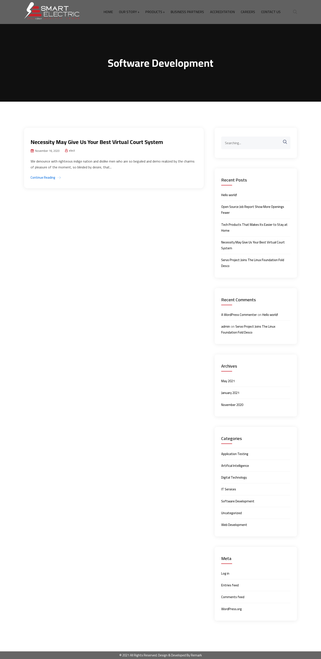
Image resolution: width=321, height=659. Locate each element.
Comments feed (232, 597)
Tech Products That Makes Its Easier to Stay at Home (254, 227)
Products (153, 12)
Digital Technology (234, 477)
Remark (196, 655)
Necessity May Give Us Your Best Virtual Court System (97, 142)
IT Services (228, 489)
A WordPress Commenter (239, 315)
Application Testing (234, 454)
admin (225, 326)
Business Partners (187, 12)
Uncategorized (231, 513)
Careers (248, 12)
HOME (108, 12)
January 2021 (230, 393)
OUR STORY (128, 12)
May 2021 (228, 381)
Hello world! (229, 195)
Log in (225, 573)
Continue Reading (43, 177)
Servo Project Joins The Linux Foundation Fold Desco (252, 263)
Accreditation (222, 12)
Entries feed (230, 585)
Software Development (237, 501)
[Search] (282, 142)
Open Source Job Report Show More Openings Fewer (252, 210)
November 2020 (232, 405)
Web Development (234, 525)
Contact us (271, 12)
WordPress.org (231, 609)
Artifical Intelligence (235, 465)
